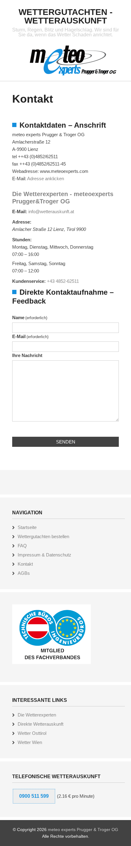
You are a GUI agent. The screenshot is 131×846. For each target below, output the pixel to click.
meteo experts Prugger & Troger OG (83, 829)
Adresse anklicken (45, 178)
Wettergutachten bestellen (43, 536)
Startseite (27, 527)
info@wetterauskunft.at (51, 211)
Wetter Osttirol (32, 733)
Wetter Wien (30, 742)
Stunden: (22, 239)
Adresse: (21, 221)
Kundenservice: (29, 281)
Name (29, 317)
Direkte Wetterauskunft (40, 724)
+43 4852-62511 (63, 281)
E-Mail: (19, 211)
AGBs (24, 573)
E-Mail (30, 336)
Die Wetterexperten (37, 714)
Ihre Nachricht (27, 355)
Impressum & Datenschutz (44, 554)
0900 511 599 (34, 796)
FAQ (22, 545)
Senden (65, 441)
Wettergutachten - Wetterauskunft (65, 16)
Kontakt (25, 564)
